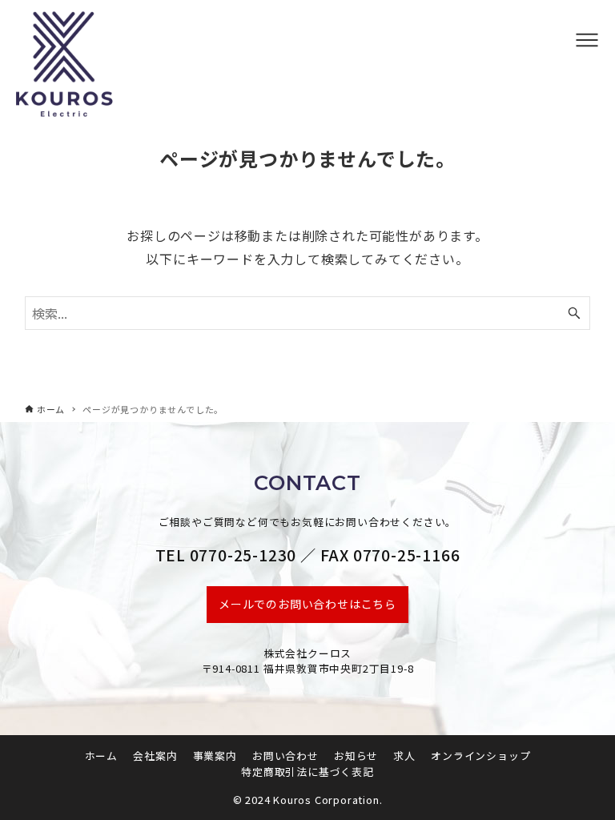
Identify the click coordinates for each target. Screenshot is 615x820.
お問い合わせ (285, 755)
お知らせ (356, 755)
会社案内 (155, 755)
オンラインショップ (480, 755)
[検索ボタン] (574, 313)
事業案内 (215, 755)
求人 (404, 755)
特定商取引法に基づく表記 (307, 771)
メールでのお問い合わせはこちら (307, 604)
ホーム (101, 755)
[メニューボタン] (587, 40)
